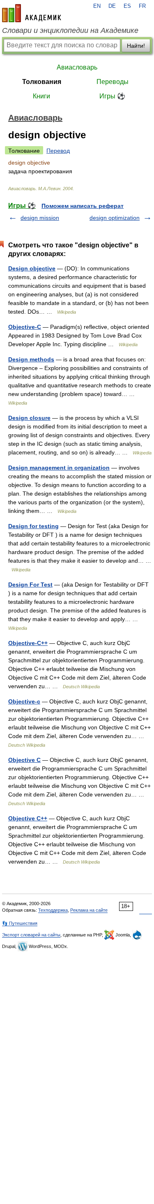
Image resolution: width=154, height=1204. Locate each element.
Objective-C (24, 327)
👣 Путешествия (19, 923)
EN (97, 6)
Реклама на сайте (89, 910)
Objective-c (24, 701)
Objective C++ (27, 818)
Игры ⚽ (112, 96)
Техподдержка (53, 910)
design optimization (115, 217)
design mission (40, 217)
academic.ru (31, 13)
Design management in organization (59, 467)
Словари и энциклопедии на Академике (70, 30)
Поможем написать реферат (82, 206)
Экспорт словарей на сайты (31, 934)
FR (142, 6)
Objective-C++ (28, 643)
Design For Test (30, 584)
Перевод (58, 150)
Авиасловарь (77, 67)
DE (112, 6)
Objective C (24, 760)
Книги (41, 96)
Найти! (136, 45)
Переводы (113, 81)
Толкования (41, 81)
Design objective (31, 268)
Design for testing (33, 526)
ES (127, 6)
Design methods (31, 359)
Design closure (29, 418)
